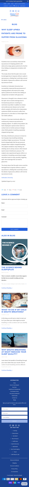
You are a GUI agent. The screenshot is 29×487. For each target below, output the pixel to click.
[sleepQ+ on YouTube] (13, 11)
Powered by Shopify (18, 475)
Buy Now (14, 387)
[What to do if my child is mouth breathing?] (14, 300)
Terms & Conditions (14, 465)
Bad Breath (15, 446)
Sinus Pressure (15, 438)
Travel (15, 451)
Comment (4, 216)
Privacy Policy (14, 468)
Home (5, 3)
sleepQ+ (11, 475)
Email (3, 210)
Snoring (15, 430)
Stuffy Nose (15, 441)
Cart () (17, 6)
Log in (10, 6)
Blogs (14, 399)
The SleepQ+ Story (14, 391)
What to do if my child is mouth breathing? (14, 311)
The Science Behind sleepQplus (11, 268)
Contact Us (14, 397)
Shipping (14, 463)
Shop (9, 3)
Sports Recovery (15, 443)
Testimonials (14, 395)
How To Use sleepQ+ (20, 3)
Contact (6, 6)
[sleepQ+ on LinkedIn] (18, 11)
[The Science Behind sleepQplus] (14, 252)
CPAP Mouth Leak (15, 454)
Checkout (22, 6)
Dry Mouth (15, 436)
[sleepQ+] (14, 15)
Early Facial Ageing (15, 449)
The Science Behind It (14, 393)
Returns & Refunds (14, 460)
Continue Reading (6, 288)
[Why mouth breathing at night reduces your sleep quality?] (14, 340)
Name (3, 203)
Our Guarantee (14, 471)
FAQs (12, 3)
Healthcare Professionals (14, 389)
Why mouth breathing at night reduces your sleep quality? (13, 352)
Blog (14, 24)
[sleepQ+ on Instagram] (16, 11)
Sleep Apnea (15, 433)
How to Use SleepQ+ (14, 385)
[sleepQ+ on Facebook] (10, 11)
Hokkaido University (7, 177)
